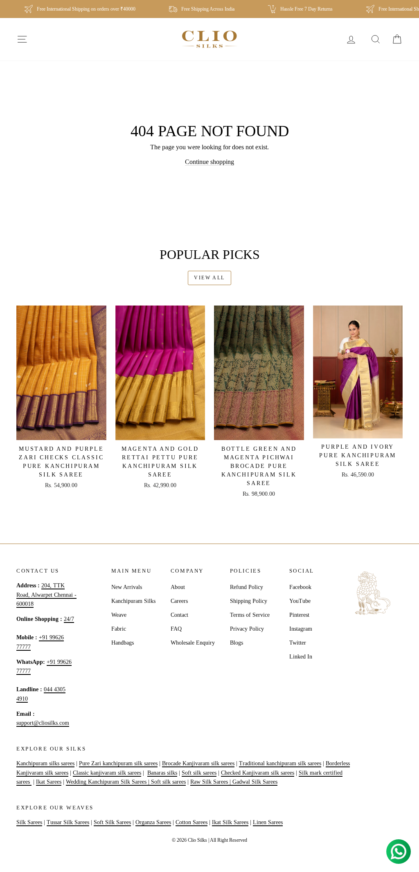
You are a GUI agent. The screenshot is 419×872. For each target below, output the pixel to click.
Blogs (236, 643)
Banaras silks (162, 773)
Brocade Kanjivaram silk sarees (198, 763)
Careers (179, 601)
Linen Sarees (268, 822)
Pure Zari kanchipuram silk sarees (118, 763)
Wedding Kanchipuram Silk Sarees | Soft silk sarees (126, 782)
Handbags (122, 643)
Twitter (297, 643)
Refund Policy (246, 587)
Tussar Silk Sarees (68, 822)
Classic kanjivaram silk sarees (107, 773)
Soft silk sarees (199, 773)
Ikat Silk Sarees (230, 822)
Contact (179, 615)
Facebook (300, 587)
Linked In (300, 657)
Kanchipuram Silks (133, 601)
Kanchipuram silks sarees (45, 763)
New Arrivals (126, 587)
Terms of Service (250, 615)
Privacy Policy (247, 629)
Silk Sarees (29, 822)
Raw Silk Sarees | (211, 782)
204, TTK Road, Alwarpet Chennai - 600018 (46, 594)
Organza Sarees (153, 822)
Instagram (300, 629)
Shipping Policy (248, 601)
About (178, 587)
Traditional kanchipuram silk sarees (280, 763)
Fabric (118, 629)
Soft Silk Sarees (112, 822)
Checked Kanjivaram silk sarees (257, 773)
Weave (118, 615)
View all (209, 278)
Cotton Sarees (191, 822)
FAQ (176, 629)
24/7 (69, 619)
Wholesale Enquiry (193, 643)
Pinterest (299, 615)
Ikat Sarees (48, 782)
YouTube (300, 601)
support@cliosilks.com (42, 723)
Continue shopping (209, 161)
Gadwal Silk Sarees (254, 782)
